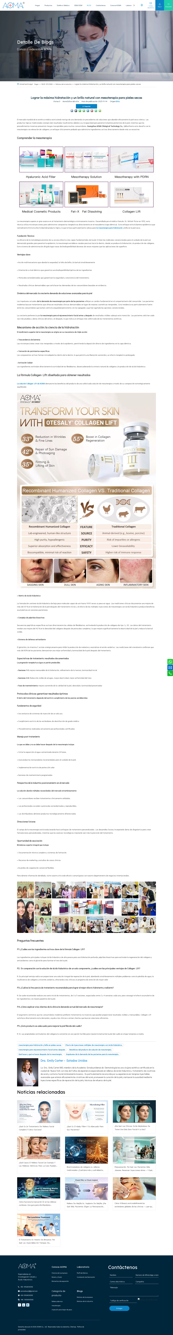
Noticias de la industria (85, 1301)
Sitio (118, 101)
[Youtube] (23, 1304)
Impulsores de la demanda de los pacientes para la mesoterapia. (92, 1054)
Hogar (37, 5)
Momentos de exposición (60, 1281)
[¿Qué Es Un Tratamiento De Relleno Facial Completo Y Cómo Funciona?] (38, 1111)
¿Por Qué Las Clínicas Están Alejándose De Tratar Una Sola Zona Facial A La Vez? (132, 1127)
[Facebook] (19, 1304)
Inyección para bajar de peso (62, 1309)
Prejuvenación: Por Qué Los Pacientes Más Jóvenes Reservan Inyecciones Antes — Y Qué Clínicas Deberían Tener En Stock (133, 1169)
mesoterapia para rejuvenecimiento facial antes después (42, 1049)
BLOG (89, 5)
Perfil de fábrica (82, 1273)
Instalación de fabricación (86, 1277)
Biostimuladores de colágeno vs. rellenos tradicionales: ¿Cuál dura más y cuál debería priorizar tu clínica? (85, 1169)
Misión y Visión (57, 1277)
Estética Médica (63, 5)
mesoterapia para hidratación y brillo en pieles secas (40, 1045)
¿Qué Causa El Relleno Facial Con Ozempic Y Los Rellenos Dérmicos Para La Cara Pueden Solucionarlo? (37, 1164)
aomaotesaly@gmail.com (29, 1291)
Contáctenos (101, 5)
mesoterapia (56, 1305)
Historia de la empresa (59, 1273)
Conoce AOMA (115, 5)
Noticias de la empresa (85, 1297)
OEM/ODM (78, 5)
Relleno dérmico (57, 1301)
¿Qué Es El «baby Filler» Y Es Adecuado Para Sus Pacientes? (85, 1128)
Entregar (119, 1308)
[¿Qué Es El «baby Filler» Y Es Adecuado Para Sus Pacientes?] (86, 1111)
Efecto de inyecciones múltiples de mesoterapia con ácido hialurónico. (94, 1045)
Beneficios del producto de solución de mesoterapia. (90, 1049)
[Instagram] (27, 1304)
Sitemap (73, 1327)
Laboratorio (130, 5)
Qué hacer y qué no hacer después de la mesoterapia (40, 1054)
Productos (48, 5)
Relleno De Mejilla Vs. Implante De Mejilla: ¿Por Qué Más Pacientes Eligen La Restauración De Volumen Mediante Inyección (86, 1205)
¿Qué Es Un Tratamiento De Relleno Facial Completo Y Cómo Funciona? (36, 1128)
